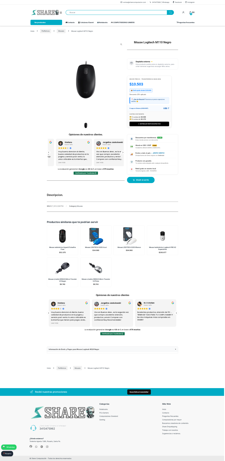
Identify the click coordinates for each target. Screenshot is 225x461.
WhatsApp (10, 447)
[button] (123, 152)
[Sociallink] (31, 446)
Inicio (32, 31)
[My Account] (183, 12)
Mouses (61, 31)
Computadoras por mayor (172, 420)
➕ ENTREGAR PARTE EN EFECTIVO (149, 124)
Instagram (191, 2)
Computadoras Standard (108, 416)
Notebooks (103, 409)
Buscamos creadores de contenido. (175, 423)
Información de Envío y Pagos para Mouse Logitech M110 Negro (74, 349)
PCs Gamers (104, 413)
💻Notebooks (102, 22)
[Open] (61, 12)
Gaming (102, 420)
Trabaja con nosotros (170, 430)
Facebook (178, 2)
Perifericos (45, 31)
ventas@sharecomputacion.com (134, 2)
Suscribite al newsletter (139, 392)
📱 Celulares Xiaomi (86, 22)
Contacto (71, 22)
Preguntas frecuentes (186, 22)
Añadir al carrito (142, 180)
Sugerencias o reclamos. (171, 433)
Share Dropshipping (169, 427)
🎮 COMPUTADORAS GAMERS (123, 22)
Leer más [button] (54, 163)
